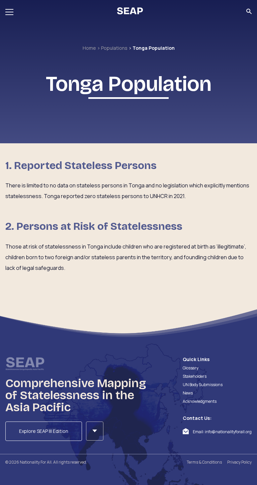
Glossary (190, 368)
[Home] (130, 11)
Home (90, 48)
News (188, 393)
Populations (114, 48)
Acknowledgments (200, 401)
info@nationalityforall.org (228, 432)
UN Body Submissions (203, 384)
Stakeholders (194, 376)
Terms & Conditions (204, 462)
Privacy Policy (239, 462)
